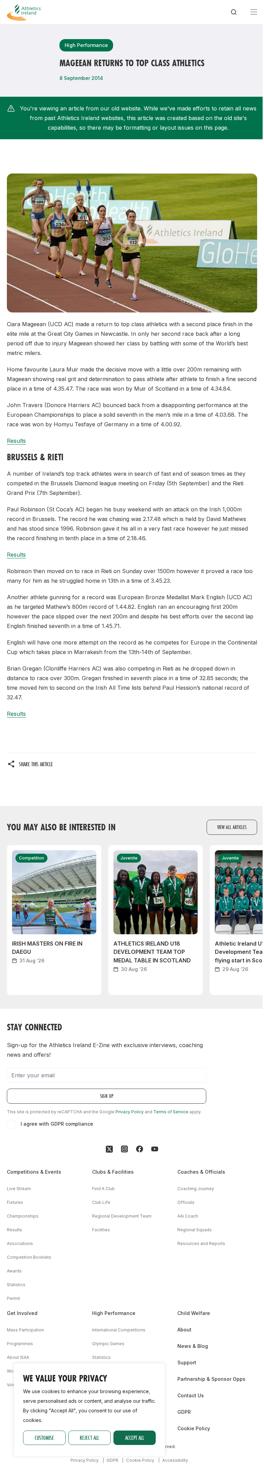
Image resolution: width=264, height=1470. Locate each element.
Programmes (20, 1343)
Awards (14, 1270)
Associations (20, 1243)
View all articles (231, 827)
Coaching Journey (195, 1188)
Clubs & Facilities (113, 1172)
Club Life (101, 1202)
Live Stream (19, 1188)
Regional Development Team (122, 1216)
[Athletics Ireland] (24, 12)
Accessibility (175, 1460)
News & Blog (192, 1346)
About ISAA (18, 1357)
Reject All (89, 1438)
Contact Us (190, 1395)
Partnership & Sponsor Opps (211, 1379)
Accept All (134, 1438)
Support (186, 1362)
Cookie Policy (193, 1428)
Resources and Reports (201, 1243)
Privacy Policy (130, 1111)
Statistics (16, 1284)
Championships (22, 1216)
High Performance (113, 1313)
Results (16, 440)
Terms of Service (170, 1111)
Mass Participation (25, 1329)
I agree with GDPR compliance (57, 1124)
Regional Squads (194, 1229)
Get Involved (22, 1313)
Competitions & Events (34, 1172)
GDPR (184, 1412)
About (184, 1329)
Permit (13, 1298)
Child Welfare (193, 1313)
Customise (44, 1438)
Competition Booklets (29, 1257)
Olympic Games (108, 1343)
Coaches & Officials (201, 1172)
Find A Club (103, 1188)
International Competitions (118, 1329)
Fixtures (15, 1202)
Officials (186, 1202)
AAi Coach (187, 1216)
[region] (89, 1409)
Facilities (101, 1229)
